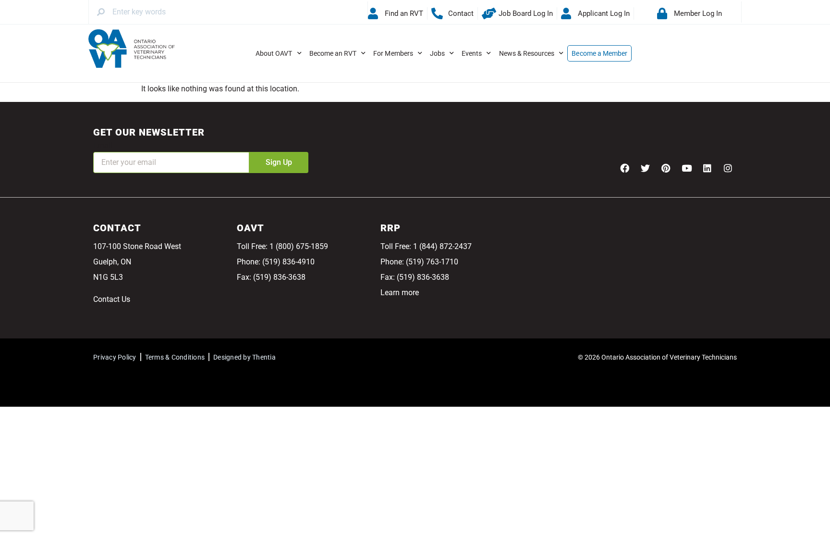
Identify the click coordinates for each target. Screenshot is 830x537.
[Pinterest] (666, 168)
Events (472, 53)
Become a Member (599, 53)
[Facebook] (624, 168)
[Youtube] (686, 168)
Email (102, 145)
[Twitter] (645, 168)
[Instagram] (728, 168)
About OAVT (274, 53)
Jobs (437, 53)
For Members (393, 53)
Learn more (399, 292)
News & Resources (527, 53)
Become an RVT (333, 53)
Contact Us (111, 299)
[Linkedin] (707, 168)
